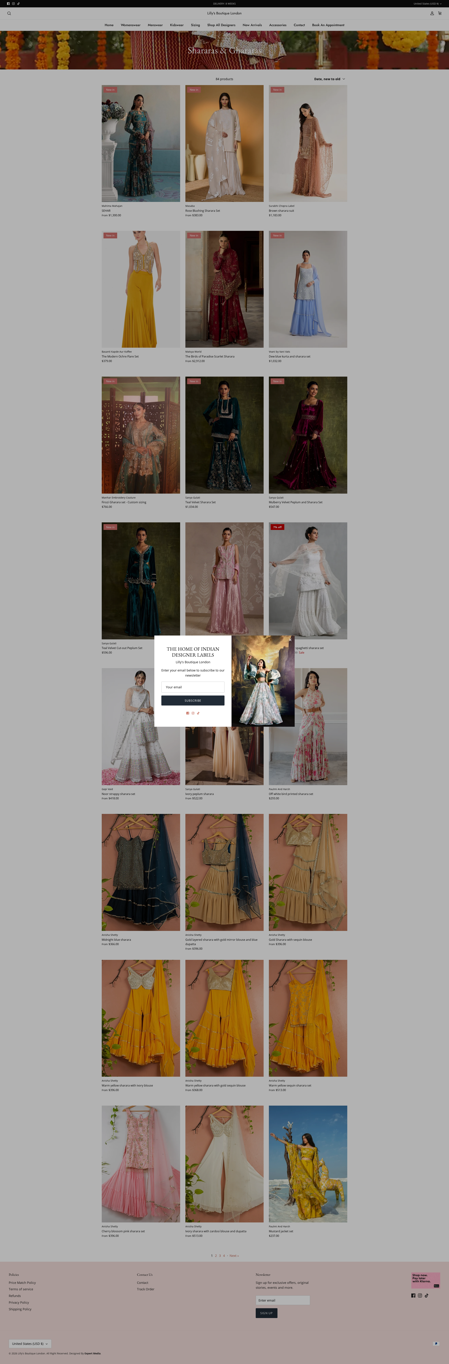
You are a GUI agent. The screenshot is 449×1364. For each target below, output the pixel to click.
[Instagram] (193, 713)
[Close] (290, 640)
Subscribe (193, 701)
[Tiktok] (198, 713)
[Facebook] (187, 713)
